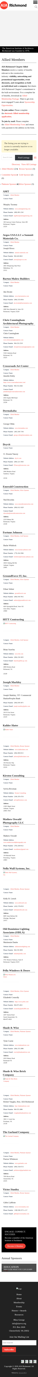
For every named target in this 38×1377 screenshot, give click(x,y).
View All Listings (28, 164)
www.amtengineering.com (22, 209)
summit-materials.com (21, 252)
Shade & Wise (11, 1027)
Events (19, 1306)
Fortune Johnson (12, 532)
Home (19, 1294)
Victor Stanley (11, 1189)
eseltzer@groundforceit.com (22, 600)
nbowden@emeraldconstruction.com (14, 513)
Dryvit (6, 444)
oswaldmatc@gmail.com (21, 849)
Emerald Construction (15, 486)
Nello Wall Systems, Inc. (16, 868)
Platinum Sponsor (9, 184)
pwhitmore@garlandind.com (22, 1170)
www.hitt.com (19, 654)
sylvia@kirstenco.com (20, 800)
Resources (19, 1314)
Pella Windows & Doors (16, 970)
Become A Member (15, 1246)
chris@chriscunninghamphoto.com (24, 347)
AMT (6, 191)
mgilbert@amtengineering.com (23, 216)
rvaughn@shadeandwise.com (22, 1113)
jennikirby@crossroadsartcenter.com (14, 391)
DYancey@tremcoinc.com (21, 465)
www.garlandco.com (21, 1163)
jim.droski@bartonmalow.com (23, 303)
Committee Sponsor (10, 175)
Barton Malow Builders (16, 278)
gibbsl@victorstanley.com (21, 1214)
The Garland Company (16, 1132)
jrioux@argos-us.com (20, 259)
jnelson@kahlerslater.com (21, 756)
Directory (16, 164)
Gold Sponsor (24, 175)
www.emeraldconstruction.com (24, 504)
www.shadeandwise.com (22, 1045)
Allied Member (8, 169)
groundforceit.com (20, 593)
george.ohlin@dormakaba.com (23, 435)
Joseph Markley (12, 682)
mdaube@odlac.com (20, 953)
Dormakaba (10, 410)
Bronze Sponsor (25, 169)
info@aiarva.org (19, 1323)
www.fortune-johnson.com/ (23, 549)
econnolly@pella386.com (21, 1008)
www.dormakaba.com (21, 428)
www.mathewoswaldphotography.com (14, 842)
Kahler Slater (10, 725)
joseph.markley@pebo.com (22, 706)
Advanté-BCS (22, 1373)
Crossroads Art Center (16, 366)
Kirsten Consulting (13, 775)
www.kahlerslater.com (21, 749)
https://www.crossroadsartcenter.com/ (14, 382)
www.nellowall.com (21, 903)
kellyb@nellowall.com (20, 910)
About (19, 1298)
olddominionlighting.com (22, 946)
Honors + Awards (19, 1310)
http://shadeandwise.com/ (22, 1106)
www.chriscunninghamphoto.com (13, 340)
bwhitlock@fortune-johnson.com (23, 557)
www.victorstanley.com (22, 1207)
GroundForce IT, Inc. (15, 575)
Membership (19, 1302)
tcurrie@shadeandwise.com (22, 1052)
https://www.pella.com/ (22, 1001)
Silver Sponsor (25, 184)
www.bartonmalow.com (22, 296)
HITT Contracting (13, 619)
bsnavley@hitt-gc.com (20, 661)
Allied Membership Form (15, 124)
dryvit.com (18, 458)
